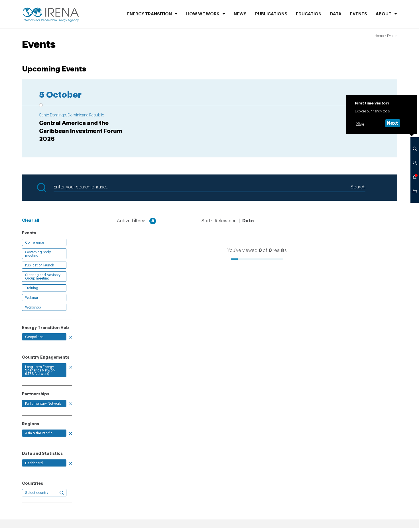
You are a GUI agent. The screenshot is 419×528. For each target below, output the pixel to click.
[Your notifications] (414, 177)
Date (248, 221)
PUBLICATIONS (271, 14)
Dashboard (34, 463)
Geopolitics (34, 337)
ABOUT (383, 14)
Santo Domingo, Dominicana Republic (71, 115)
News (240, 14)
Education (309, 14)
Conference (34, 242)
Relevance (226, 221)
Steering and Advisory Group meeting (42, 276)
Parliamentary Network (43, 403)
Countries (32, 483)
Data (335, 14)
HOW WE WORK (202, 14)
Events (358, 14)
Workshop (33, 307)
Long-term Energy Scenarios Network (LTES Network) (40, 370)
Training (31, 288)
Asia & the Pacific (38, 433)
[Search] (414, 148)
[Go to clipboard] (414, 191)
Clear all (30, 220)
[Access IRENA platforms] (414, 163)
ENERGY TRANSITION (149, 14)
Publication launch (39, 265)
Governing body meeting (38, 253)
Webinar (31, 297)
